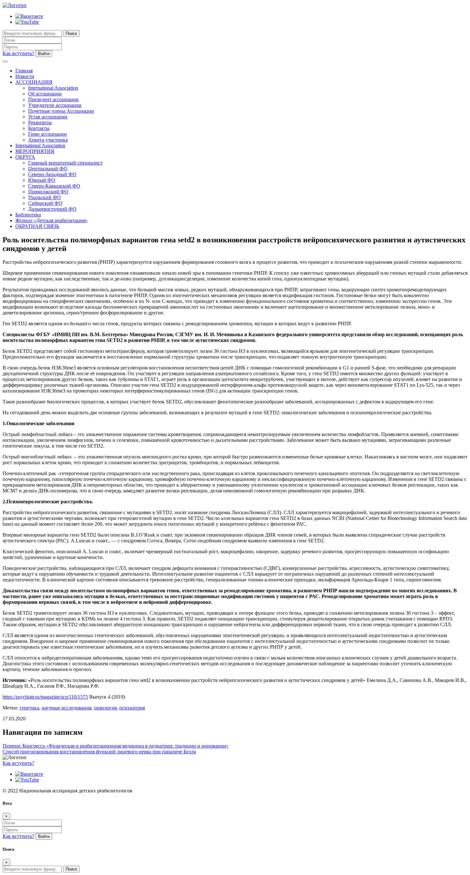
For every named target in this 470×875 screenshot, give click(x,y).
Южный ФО (41, 180)
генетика (29, 707)
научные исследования (66, 707)
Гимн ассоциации (47, 134)
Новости (24, 76)
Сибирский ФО (45, 203)
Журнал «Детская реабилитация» (51, 220)
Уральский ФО (44, 197)
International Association (53, 88)
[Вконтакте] (29, 16)
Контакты (39, 128)
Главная (24, 70)
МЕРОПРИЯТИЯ (34, 151)
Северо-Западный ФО (52, 174)
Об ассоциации (45, 93)
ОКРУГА (25, 157)
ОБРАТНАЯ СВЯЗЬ (37, 226)
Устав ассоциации (47, 116)
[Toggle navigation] (5, 61)
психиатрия (132, 707)
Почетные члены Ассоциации (61, 111)
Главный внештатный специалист (65, 163)
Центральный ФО (47, 168)
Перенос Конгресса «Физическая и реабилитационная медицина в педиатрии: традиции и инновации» (116, 746)
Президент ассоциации (53, 99)
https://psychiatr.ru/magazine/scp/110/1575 (45, 697)
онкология (105, 707)
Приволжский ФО (48, 191)
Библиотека (28, 214)
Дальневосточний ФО (52, 209)
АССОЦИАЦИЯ (33, 82)
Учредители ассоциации (55, 105)
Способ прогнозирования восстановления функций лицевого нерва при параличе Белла (99, 751)
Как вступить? (18, 53)
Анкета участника (48, 139)
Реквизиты (40, 122)
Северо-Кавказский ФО (54, 186)
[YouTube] (27, 22)
